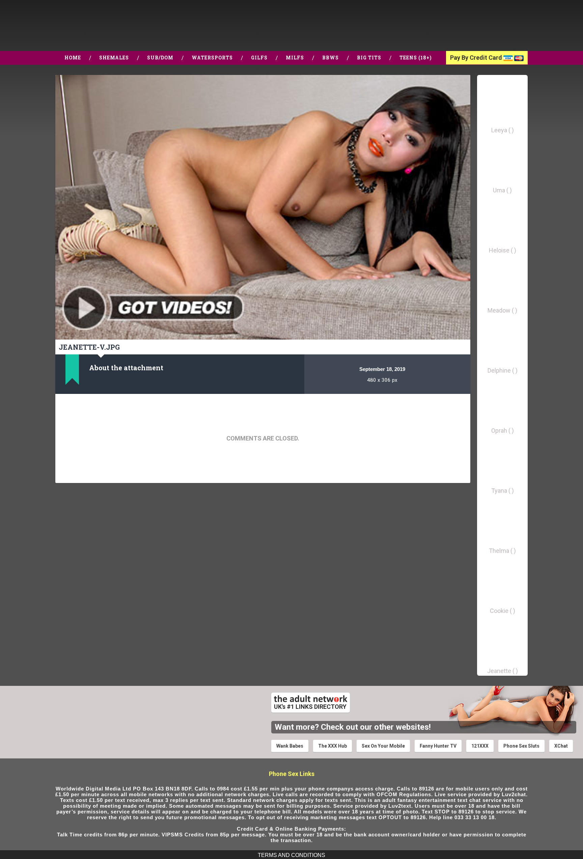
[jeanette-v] (262, 207)
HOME (72, 58)
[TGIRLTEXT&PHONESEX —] (66, 25)
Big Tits (369, 58)
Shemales (114, 58)
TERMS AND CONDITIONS (291, 855)
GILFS (259, 58)
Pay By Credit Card (476, 57)
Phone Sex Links (291, 773)
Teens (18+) (415, 58)
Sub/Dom (160, 58)
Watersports (212, 58)
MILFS (295, 58)
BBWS (330, 58)
